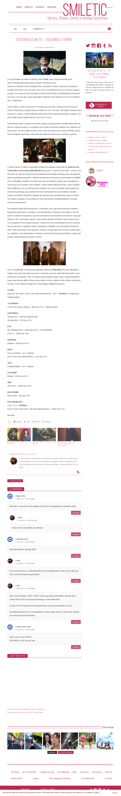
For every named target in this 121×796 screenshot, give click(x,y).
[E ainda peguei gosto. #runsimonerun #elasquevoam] (69, 740)
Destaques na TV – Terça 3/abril (31, 712)
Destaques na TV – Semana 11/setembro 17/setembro (99, 74)
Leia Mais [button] (96, 792)
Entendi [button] (115, 793)
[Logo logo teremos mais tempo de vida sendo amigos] (51, 740)
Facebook (99, 46)
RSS (110, 46)
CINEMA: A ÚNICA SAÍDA (97, 137)
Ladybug (35, 778)
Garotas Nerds (97, 772)
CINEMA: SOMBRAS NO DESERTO (100, 143)
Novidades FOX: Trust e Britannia (32, 709)
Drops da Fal (84, 772)
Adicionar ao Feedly (101, 105)
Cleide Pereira (29, 454)
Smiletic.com (25, 789)
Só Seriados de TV (38, 29)
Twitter (88, 46)
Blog (25, 29)
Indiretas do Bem (16, 778)
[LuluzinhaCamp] (91, 186)
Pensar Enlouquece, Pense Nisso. (60, 778)
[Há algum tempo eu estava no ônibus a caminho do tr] (15, 740)
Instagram (93, 46)
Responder (76, 513)
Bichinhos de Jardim (47, 772)
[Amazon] (95, 174)
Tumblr (105, 46)
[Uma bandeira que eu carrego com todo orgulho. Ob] (33, 740)
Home (15, 29)
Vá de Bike (108, 778)
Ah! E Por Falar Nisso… (29, 772)
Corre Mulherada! (63, 772)
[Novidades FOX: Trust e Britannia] (19, 434)
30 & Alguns (15, 772)
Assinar (78, 472)
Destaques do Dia (15, 481)
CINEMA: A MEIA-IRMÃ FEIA (98, 152)
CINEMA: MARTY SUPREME (97, 140)
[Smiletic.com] (60, 14)
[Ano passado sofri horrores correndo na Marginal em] (105, 740)
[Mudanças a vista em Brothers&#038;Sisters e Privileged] (69, 434)
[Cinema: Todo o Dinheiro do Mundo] (44, 434)
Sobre (19, 6)
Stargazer (52, 789)
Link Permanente (30, 499)
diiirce (75, 772)
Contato (29, 6)
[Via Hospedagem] (102, 186)
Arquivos (51, 6)
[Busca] (109, 28)
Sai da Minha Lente (87, 778)
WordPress (44, 789)
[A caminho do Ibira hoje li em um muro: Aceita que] (87, 740)
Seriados (40, 6)
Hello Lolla (108, 772)
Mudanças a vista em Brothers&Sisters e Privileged (66, 443)
